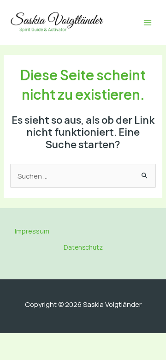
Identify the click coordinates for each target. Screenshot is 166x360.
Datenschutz (83, 247)
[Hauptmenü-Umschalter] (147, 22)
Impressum (32, 230)
